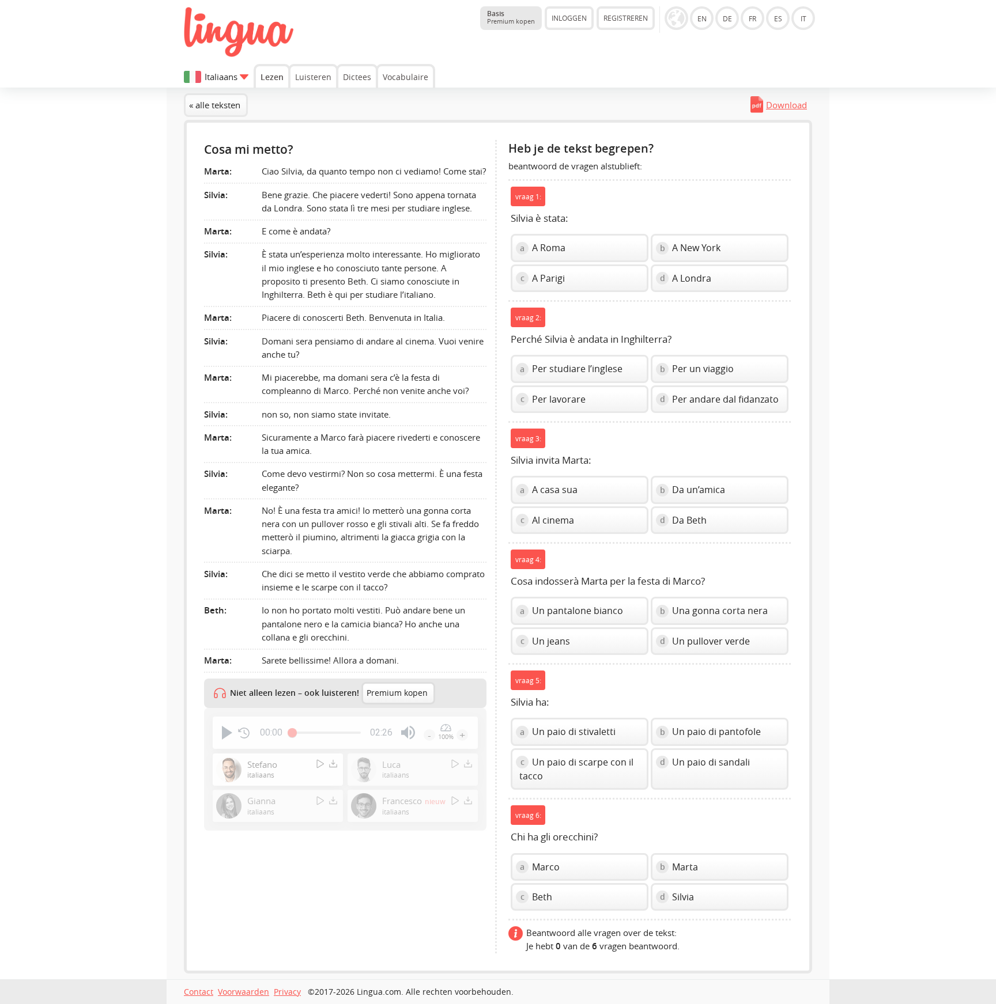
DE (727, 18)
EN (702, 18)
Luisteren (313, 76)
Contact (198, 992)
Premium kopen (397, 693)
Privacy (287, 992)
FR (752, 18)
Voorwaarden (243, 992)
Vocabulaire (405, 76)
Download (786, 105)
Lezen (272, 76)
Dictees (357, 76)
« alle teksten (214, 105)
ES (778, 18)
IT (803, 18)
